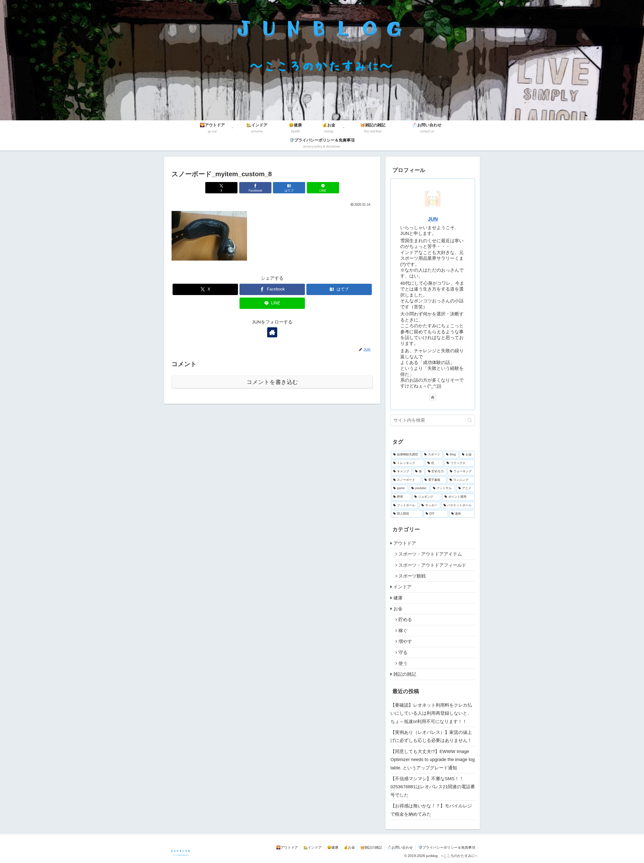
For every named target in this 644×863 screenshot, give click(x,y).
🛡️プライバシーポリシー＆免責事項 (446, 847)
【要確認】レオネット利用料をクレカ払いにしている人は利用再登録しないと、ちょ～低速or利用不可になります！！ (431, 713)
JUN (433, 219)
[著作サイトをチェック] (272, 332)
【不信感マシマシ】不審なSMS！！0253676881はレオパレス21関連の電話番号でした (432, 787)
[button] (469, 420)
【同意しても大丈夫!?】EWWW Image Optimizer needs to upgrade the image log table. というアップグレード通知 (432, 759)
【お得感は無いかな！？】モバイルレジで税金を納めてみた (431, 809)
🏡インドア (312, 847)
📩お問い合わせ (400, 847)
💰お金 (349, 847)
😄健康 (332, 847)
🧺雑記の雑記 (371, 847)
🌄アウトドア (287, 847)
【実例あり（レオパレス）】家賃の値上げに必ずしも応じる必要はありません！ (431, 736)
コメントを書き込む (272, 382)
